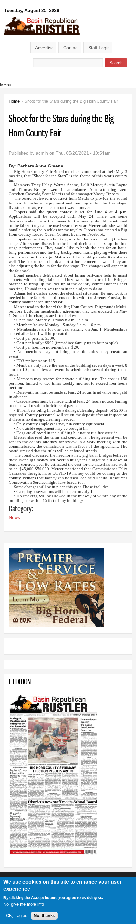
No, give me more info (23, 904)
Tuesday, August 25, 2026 (31, 10)
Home (14, 101)
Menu (5, 84)
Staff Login (99, 47)
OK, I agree (16, 915)
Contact (71, 47)
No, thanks (44, 915)
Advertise (44, 47)
